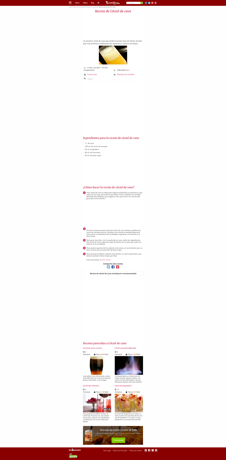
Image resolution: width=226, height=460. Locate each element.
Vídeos (85, 3)
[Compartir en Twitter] (108, 267)
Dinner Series (105, 260)
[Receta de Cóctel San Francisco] (97, 412)
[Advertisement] (113, 25)
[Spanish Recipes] (98, 3)
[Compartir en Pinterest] (117, 267)
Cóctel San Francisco (91, 386)
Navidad (90, 79)
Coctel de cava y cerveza (92, 348)
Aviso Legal (107, 451)
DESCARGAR (119, 440)
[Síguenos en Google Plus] (153, 450)
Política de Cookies (135, 451)
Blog (92, 3)
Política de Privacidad (120, 451)
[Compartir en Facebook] (113, 267)
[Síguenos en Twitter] (149, 3)
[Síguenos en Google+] (152, 3)
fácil (127, 70)
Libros (77, 3)
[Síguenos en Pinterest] (155, 3)
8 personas (92, 74)
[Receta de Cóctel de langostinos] (129, 412)
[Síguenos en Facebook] (146, 3)
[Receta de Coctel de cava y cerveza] (97, 374)
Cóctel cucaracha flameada (125, 348)
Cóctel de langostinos (123, 386)
